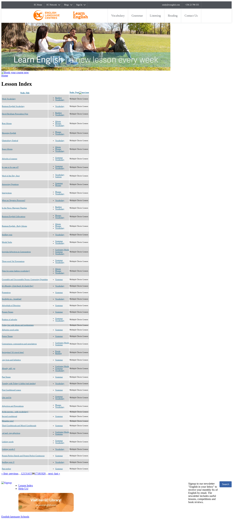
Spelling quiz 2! (8, 462)
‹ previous (13, 473)
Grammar (137, 15)
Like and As (6, 397)
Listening (155, 15)
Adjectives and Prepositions (13, 406)
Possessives (6, 292)
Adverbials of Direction (11, 305)
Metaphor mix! (8, 421)
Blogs (66, 5)
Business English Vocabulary (13, 106)
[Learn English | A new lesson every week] (85, 69)
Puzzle (57, 351)
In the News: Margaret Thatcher (14, 208)
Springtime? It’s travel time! (13, 352)
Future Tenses (7, 336)
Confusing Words (62, 250)
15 (30, 473)
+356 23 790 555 (192, 5)
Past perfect (6, 469)
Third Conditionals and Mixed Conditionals (19, 425)
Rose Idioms (7, 123)
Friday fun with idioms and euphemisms (18, 325)
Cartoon (58, 177)
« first (4, 473)
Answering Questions (10, 184)
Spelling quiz (7, 235)
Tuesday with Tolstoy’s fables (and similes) (19, 383)
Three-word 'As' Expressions (13, 261)
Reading (173, 15)
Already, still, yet (8, 368)
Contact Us (191, 15)
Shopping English (9, 133)
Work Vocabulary (9, 99)
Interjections (7, 193)
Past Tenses (6, 377)
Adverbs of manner (9, 159)
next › (51, 473)
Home (4, 75)
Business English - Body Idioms (14, 226)
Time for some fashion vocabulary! (16, 271)
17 (36, 473)
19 (41, 473)
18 (38, 473)
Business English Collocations (13, 216)
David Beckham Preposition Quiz (15, 114)
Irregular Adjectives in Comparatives (16, 252)
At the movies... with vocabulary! (15, 412)
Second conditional (9, 416)
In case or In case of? (10, 167)
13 (25, 473)
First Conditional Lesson (11, 390)
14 (27, 473)
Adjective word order (10, 330)
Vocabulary (118, 15)
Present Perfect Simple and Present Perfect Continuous (23, 456)
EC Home (38, 5)
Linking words (7, 442)
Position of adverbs (9, 319)
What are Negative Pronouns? (13, 200)
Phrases (58, 123)
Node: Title (25, 93)
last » (57, 473)
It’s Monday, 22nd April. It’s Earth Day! (17, 286)
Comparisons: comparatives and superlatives (19, 344)
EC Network (52, 5)
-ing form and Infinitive (11, 360)
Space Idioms (7, 149)
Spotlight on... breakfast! (11, 299)
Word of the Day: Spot (11, 176)
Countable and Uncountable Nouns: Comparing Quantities (25, 279)
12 (22, 473)
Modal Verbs (7, 242)
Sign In (79, 5)
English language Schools (15, 516)
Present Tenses (7, 312)
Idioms (58, 121)
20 (44, 473)
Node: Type (74, 92)
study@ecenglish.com (171, 5)
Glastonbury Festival (10, 140)
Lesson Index (25, 485)
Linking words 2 (8, 449)
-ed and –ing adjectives (11, 433)
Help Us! (23, 488)
